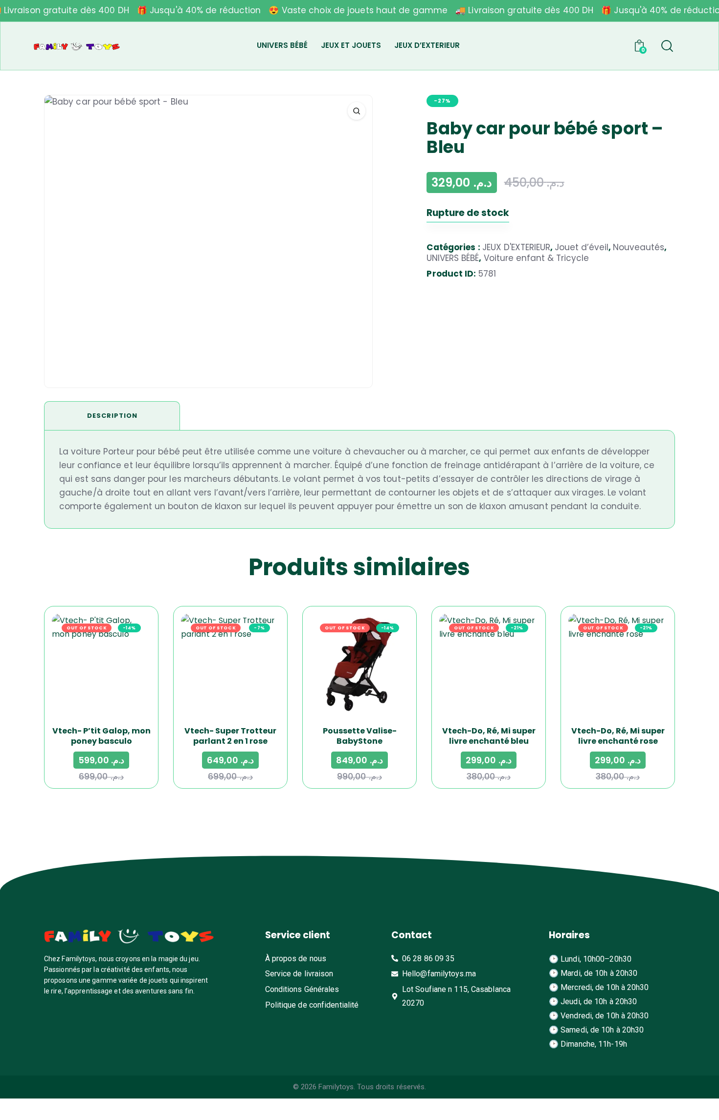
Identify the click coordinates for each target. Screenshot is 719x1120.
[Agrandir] (356, 111)
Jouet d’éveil (581, 247)
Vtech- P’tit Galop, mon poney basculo (101, 736)
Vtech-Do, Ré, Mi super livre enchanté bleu (489, 736)
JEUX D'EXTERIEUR (516, 247)
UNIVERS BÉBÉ (453, 258)
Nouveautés (638, 247)
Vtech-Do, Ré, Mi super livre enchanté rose (618, 736)
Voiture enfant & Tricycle (536, 258)
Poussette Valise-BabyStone (360, 736)
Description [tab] (112, 415)
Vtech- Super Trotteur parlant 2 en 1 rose (230, 736)
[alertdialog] (359, 11)
